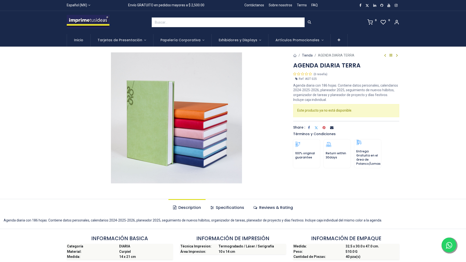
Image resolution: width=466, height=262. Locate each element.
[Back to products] (391, 55)
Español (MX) (77, 5)
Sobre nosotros (280, 5)
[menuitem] (78, 40)
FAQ (314, 5)
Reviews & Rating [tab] (275, 207)
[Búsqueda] (309, 22)
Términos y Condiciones (314, 133)
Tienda (307, 55)
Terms (302, 5)
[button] (339, 40)
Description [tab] (189, 207)
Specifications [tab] (229, 207)
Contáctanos (254, 5)
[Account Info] (396, 23)
